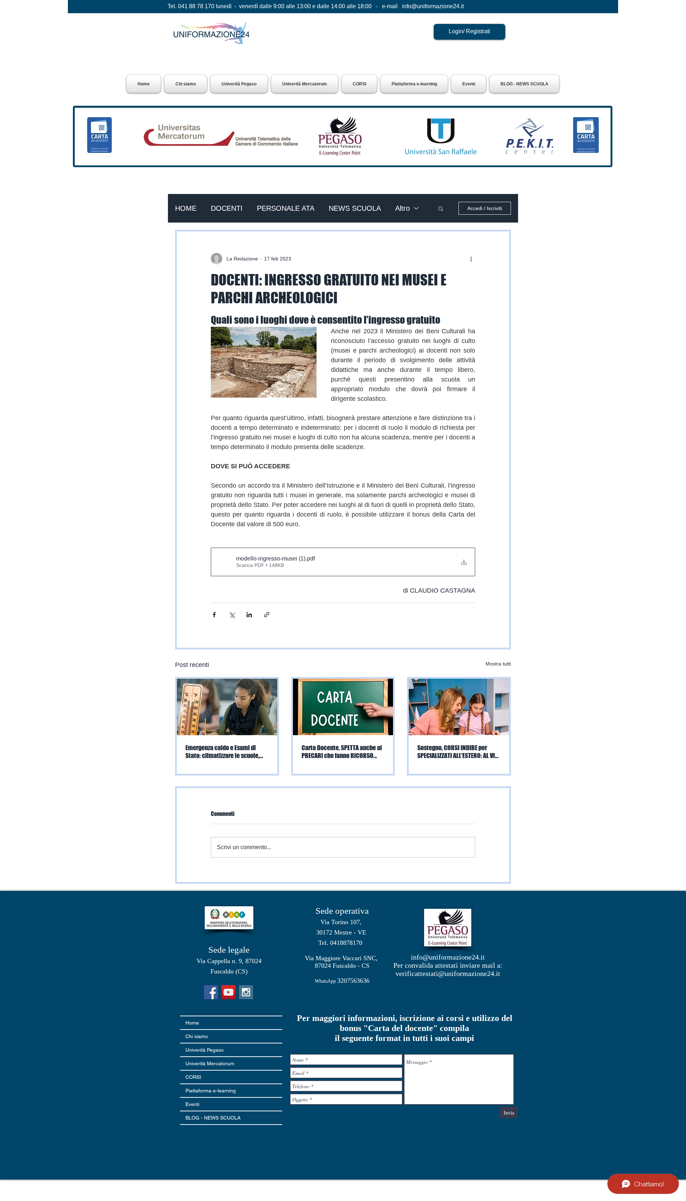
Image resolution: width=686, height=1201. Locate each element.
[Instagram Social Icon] (246, 992)
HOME (186, 208)
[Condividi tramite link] (266, 614)
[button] (239, 84)
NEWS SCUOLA (355, 208)
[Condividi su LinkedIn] (249, 614)
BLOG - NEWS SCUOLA (212, 1118)
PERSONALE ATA (285, 208)
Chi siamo (196, 1036)
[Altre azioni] (471, 258)
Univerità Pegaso (204, 1050)
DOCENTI (227, 208)
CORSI (193, 1077)
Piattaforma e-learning (210, 1090)
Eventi (192, 1104)
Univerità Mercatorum (209, 1063)
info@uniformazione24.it (433, 6)
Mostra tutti (498, 664)
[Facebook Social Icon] (211, 992)
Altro (402, 208)
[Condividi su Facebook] (214, 614)
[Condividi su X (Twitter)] (231, 614)
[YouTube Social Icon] (228, 992)
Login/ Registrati (469, 31)
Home (192, 1023)
